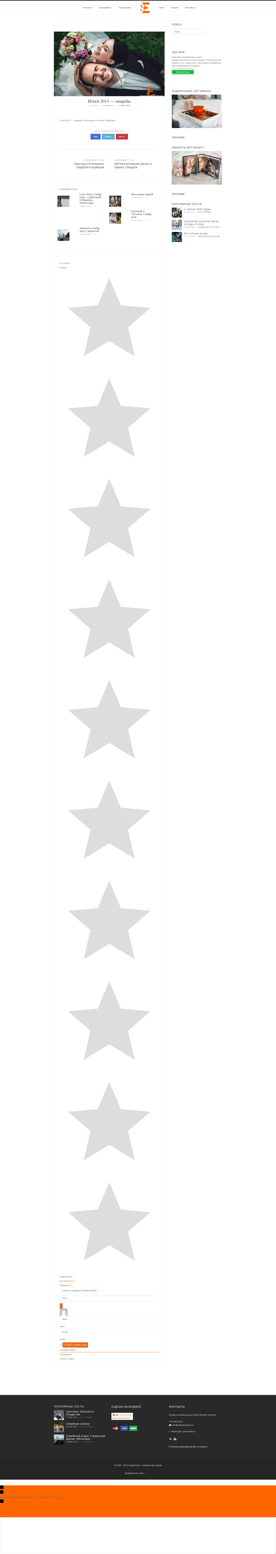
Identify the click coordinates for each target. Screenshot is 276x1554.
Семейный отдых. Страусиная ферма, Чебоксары (85, 1437)
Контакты (190, 7)
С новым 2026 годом (197, 209)
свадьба (106, 131)
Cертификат (105, 7)
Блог (161, 7)
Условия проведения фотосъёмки (188, 1446)
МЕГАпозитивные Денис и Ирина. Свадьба (133, 165)
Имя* (62, 1326)
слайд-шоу (124, 105)
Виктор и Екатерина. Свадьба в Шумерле (89, 165)
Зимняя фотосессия (208, 227)
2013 (98, 131)
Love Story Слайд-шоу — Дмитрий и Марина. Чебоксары (90, 198)
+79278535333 (176, 1421)
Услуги (174, 7)
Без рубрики (204, 212)
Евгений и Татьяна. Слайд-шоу (141, 214)
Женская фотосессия (209, 236)
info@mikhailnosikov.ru (183, 1425)
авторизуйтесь (67, 1281)
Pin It (122, 136)
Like (95, 136)
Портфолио (125, 7)
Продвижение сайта (134, 1473)
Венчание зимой (142, 194)
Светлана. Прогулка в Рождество (80, 1413)
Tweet (108, 136)
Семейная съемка (77, 1423)
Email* (63, 1339)
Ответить (6, 1515)
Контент (87, 7)
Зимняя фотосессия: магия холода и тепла (201, 222)
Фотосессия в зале (196, 233)
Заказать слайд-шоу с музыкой (89, 229)
